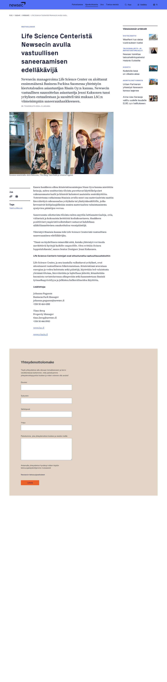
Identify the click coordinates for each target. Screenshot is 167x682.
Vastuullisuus (15, 208)
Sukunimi (24, 396)
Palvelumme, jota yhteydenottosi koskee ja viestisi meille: (44, 436)
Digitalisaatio (129, 36)
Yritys (23, 423)
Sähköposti (25, 409)
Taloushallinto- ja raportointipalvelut (133, 49)
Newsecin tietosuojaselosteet (33, 475)
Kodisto (127, 67)
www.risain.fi (40, 334)
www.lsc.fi (38, 327)
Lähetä (30, 483)
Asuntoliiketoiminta (133, 81)
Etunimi (24, 382)
